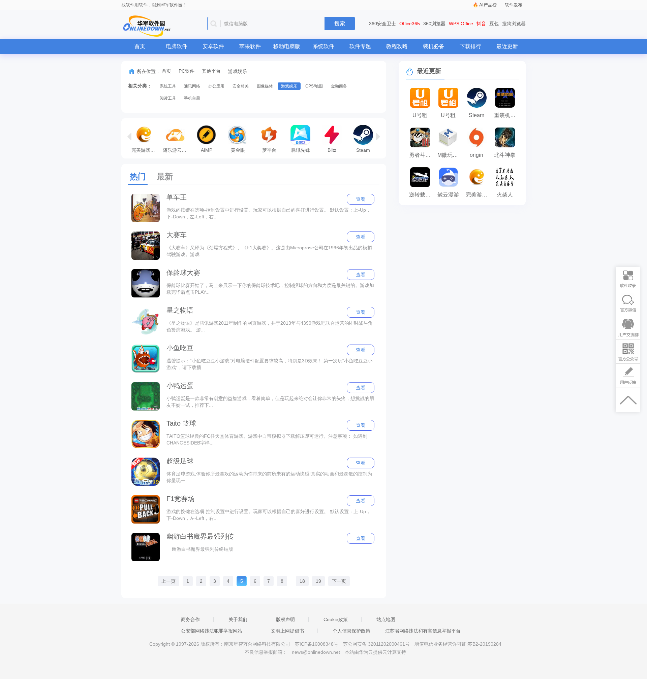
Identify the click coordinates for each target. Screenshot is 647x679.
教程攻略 (397, 46)
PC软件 (186, 71)
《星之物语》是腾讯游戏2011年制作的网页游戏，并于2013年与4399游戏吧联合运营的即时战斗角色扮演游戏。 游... (269, 326)
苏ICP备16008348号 (316, 644)
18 (302, 581)
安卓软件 (213, 46)
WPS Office (461, 23)
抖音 (481, 23)
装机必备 (433, 46)
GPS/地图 (314, 86)
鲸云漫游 (448, 195)
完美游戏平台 (145, 149)
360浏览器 (434, 23)
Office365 (409, 23)
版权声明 (285, 619)
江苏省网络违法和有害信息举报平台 (423, 631)
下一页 (339, 581)
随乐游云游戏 (177, 149)
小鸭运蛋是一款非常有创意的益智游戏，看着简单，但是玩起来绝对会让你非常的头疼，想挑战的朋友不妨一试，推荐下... (270, 402)
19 (318, 581)
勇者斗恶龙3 (421, 155)
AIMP (206, 149)
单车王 (176, 197)
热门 (138, 176)
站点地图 (385, 619)
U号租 (419, 115)
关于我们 (237, 619)
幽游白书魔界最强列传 (200, 536)
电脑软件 (176, 46)
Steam (363, 149)
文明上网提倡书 (287, 631)
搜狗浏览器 (514, 23)
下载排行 (470, 46)
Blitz (332, 149)
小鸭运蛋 (179, 385)
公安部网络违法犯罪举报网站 (211, 631)
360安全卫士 (382, 23)
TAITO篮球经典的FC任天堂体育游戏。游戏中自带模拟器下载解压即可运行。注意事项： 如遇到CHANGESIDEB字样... (266, 439)
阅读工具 (168, 98)
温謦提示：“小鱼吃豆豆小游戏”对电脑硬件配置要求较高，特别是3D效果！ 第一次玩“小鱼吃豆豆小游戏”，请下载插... (269, 364)
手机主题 (192, 98)
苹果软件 (250, 46)
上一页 (168, 581)
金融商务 (339, 86)
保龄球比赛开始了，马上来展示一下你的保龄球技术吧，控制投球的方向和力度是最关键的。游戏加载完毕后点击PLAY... (270, 289)
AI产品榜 (488, 4)
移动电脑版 (286, 46)
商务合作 (190, 619)
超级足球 (179, 461)
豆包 (494, 23)
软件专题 (360, 46)
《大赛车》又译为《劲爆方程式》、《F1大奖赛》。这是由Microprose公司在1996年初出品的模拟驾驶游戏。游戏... (269, 251)
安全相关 (241, 86)
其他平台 (211, 71)
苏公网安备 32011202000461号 (377, 644)
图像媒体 (265, 86)
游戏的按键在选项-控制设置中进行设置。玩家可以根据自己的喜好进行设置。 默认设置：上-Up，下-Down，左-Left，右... (268, 213)
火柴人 (505, 195)
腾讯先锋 (300, 149)
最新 (165, 176)
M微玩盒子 (449, 155)
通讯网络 (192, 86)
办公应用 (216, 86)
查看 (360, 199)
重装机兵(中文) (506, 115)
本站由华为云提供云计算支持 (375, 652)
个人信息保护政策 (351, 631)
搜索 (339, 23)
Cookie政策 (336, 619)
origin (476, 155)
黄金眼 (238, 149)
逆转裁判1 (421, 195)
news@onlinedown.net (316, 652)
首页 (139, 46)
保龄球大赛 (183, 272)
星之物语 (179, 310)
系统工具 (168, 86)
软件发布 (513, 4)
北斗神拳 (505, 155)
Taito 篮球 (181, 423)
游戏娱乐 (289, 86)
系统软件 (323, 46)
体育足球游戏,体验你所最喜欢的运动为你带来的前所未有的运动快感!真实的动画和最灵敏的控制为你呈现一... (269, 477)
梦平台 (269, 149)
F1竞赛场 (180, 498)
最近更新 (507, 46)
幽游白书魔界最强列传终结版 (199, 549)
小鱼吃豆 (179, 348)
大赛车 (176, 234)
